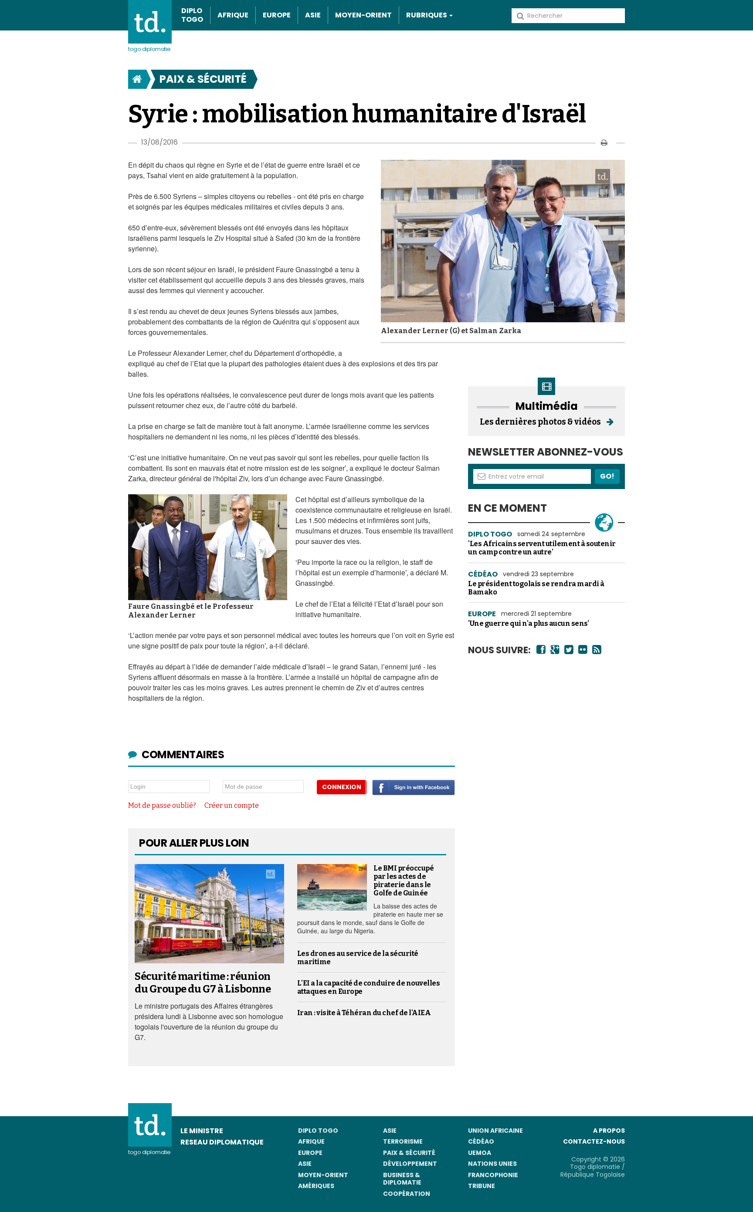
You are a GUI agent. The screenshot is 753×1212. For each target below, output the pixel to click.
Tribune (481, 1186)
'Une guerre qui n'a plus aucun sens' (528, 623)
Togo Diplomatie (149, 49)
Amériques (316, 1186)
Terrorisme (403, 1141)
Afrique (232, 15)
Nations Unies (492, 1163)
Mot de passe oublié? (162, 805)
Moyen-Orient (363, 15)
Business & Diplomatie (402, 1179)
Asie (313, 15)
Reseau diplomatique (222, 1142)
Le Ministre (201, 1131)
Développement (410, 1163)
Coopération (406, 1193)
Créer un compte (231, 805)
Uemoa (479, 1152)
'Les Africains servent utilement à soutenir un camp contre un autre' (542, 548)
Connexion (341, 787)
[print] (604, 142)
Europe (277, 15)
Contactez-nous (594, 1141)
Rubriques (427, 15)
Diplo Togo (192, 15)
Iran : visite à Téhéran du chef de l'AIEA (364, 1013)
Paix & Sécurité (203, 79)
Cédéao (481, 1141)
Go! (607, 476)
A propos (609, 1130)
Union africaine (495, 1130)
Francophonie (493, 1175)
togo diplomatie (149, 1152)
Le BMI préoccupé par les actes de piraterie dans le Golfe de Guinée (403, 881)
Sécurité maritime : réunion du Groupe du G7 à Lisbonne (203, 982)
